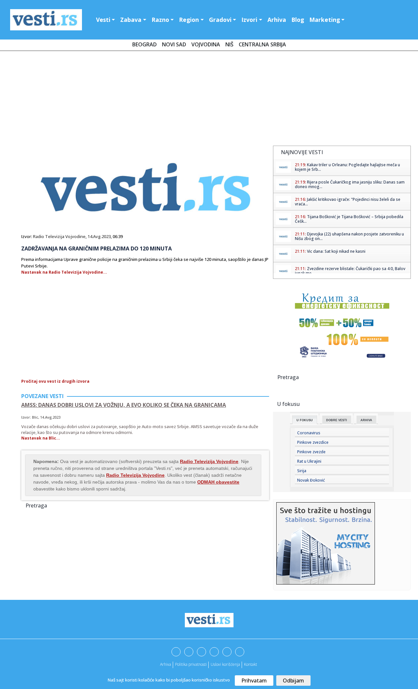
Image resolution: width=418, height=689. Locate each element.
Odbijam (293, 680)
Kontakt (250, 664)
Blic (35, 417)
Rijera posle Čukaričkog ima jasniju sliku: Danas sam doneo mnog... (350, 184)
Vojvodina (205, 44)
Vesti (103, 20)
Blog (297, 20)
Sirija (301, 470)
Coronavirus (308, 433)
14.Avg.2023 (99, 236)
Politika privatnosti (191, 664)
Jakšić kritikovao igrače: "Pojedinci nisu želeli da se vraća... (347, 202)
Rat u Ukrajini (309, 461)
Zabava (130, 20)
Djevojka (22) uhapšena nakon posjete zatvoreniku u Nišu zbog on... (349, 236)
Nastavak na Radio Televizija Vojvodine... (64, 272)
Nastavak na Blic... (40, 438)
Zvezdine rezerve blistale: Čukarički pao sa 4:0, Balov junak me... (350, 271)
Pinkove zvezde (311, 452)
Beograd (144, 44)
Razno (160, 20)
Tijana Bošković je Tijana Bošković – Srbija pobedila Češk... (349, 219)
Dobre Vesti (336, 420)
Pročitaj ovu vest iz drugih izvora (55, 381)
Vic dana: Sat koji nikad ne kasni (336, 251)
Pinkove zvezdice (313, 442)
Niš (229, 44)
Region (189, 20)
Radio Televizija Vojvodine (59, 236)
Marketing (324, 20)
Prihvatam (254, 680)
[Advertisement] (209, 99)
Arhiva (276, 20)
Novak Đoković (311, 480)
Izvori (249, 20)
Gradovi (220, 20)
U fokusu (305, 420)
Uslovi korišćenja (225, 664)
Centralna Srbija (262, 44)
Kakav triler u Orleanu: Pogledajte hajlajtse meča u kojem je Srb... (347, 167)
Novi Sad (174, 44)
